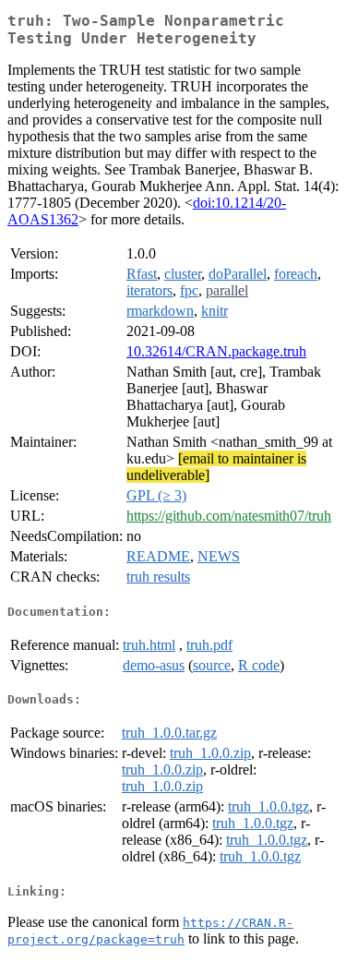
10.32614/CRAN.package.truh (216, 351)
